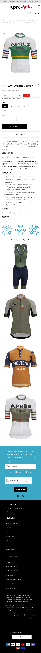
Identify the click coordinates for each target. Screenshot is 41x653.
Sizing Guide (10, 536)
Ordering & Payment (12, 523)
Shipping (11, 98)
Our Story (9, 562)
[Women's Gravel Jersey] (20, 316)
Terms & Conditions (12, 588)
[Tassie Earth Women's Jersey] (20, 416)
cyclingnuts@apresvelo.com (14, 508)
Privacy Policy (10, 584)
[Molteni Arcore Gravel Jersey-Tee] (20, 366)
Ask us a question (22, 135)
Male (19, 472)
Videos (8, 545)
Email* (7, 462)
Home (3, 20)
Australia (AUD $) (19, 637)
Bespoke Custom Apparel (13, 579)
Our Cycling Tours (11, 566)
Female (30, 472)
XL (33, 106)
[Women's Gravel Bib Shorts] (20, 267)
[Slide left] (16, 80)
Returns (8, 532)
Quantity (4, 115)
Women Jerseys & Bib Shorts (16, 20)
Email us (8, 618)
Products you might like (20, 240)
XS (5, 106)
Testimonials (10, 549)
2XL (6, 111)
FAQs (7, 540)
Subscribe (20, 489)
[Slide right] (25, 80)
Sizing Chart (6, 135)
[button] (38, 6)
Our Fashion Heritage (12, 571)
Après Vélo (17, 652)
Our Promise (10, 575)
